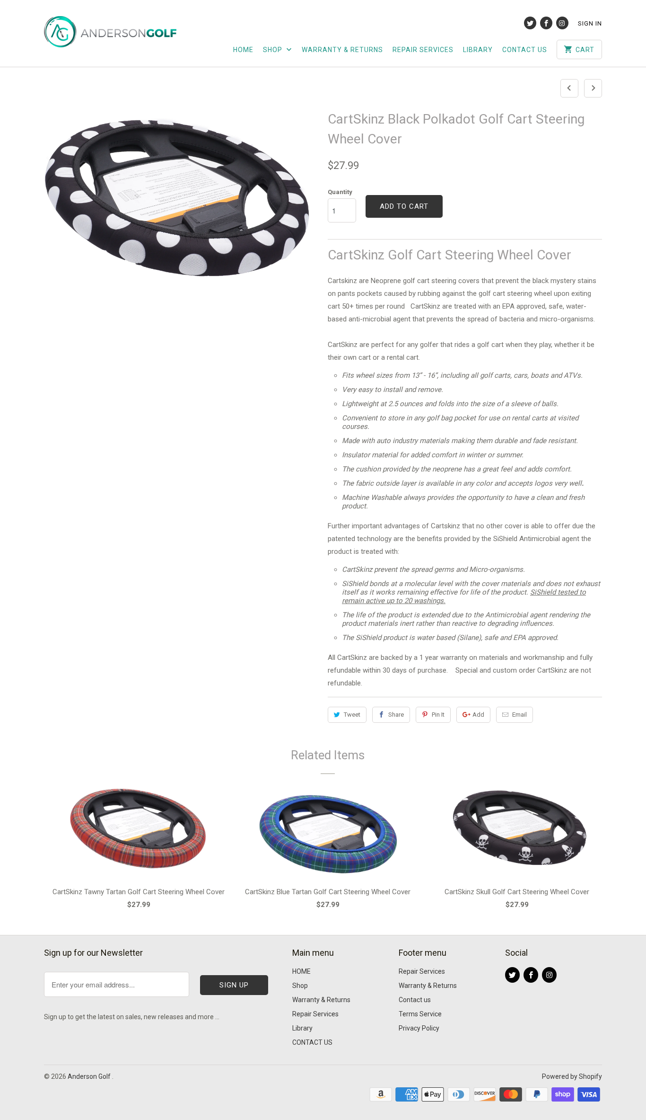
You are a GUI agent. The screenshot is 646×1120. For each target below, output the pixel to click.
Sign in (590, 23)
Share (396, 714)
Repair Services (423, 49)
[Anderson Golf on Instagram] (562, 23)
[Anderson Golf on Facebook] (546, 23)
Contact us (415, 1000)
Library (478, 49)
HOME (243, 49)
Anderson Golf (90, 1076)
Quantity (340, 192)
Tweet (352, 714)
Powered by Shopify (572, 1076)
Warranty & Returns (342, 49)
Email (519, 714)
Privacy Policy (419, 1028)
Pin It (438, 714)
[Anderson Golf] (110, 30)
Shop (273, 49)
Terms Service (420, 1014)
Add (478, 714)
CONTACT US (524, 49)
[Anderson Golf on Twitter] (530, 23)
